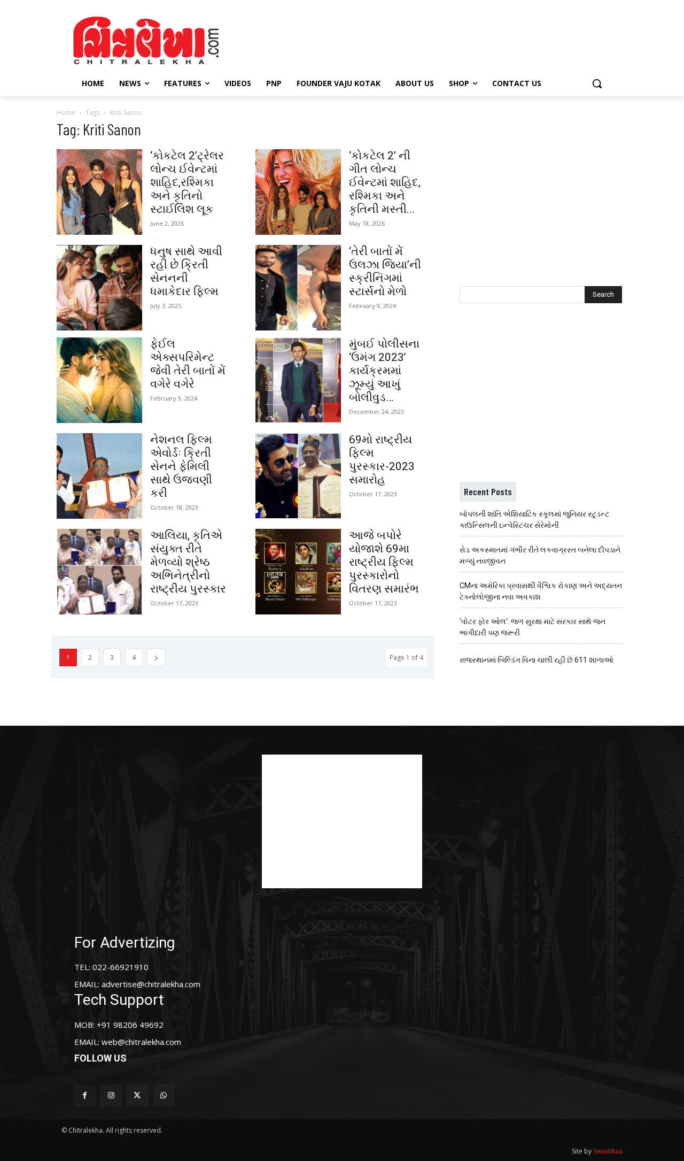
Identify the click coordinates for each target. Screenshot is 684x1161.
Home (66, 112)
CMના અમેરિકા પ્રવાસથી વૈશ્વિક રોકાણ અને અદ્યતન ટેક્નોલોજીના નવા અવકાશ (541, 591)
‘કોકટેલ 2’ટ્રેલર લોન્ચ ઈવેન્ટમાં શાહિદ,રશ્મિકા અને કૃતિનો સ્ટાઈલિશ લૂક (187, 182)
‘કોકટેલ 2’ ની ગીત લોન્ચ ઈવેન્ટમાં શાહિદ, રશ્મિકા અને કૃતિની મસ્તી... (385, 182)
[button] (597, 83)
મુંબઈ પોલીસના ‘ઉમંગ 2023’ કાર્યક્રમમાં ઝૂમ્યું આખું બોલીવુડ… (384, 370)
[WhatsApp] (163, 1095)
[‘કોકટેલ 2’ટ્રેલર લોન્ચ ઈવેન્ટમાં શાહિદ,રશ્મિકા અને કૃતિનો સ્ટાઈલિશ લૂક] (99, 192)
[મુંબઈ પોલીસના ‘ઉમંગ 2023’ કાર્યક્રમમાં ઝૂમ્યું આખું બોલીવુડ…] (298, 380)
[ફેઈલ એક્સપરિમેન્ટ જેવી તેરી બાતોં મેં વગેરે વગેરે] (99, 380)
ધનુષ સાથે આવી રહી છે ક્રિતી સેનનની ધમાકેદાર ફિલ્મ (186, 271)
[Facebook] (84, 1095)
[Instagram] (110, 1095)
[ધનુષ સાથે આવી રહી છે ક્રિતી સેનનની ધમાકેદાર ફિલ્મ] (99, 287)
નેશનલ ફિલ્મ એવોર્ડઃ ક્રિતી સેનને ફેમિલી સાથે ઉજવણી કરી (181, 466)
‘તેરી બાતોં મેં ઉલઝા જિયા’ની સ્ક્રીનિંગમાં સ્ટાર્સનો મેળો (385, 271)
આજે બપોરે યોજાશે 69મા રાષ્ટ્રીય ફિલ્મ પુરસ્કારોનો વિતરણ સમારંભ (384, 562)
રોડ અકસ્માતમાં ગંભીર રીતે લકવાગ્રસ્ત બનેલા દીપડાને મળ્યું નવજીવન (540, 555)
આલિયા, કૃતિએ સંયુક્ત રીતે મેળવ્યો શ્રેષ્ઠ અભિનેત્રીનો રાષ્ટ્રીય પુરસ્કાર (188, 562)
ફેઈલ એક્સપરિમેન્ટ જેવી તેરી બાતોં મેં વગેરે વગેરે (188, 363)
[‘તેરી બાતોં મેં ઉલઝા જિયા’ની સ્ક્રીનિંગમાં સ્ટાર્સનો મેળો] (298, 287)
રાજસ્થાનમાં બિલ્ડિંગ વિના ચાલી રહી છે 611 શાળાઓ (536, 660)
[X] (137, 1095)
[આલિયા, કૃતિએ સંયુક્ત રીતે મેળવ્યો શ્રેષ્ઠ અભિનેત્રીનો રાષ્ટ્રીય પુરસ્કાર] (99, 571)
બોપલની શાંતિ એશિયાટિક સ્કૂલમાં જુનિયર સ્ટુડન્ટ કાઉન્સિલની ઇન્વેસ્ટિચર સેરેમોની (534, 519)
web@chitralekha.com (141, 1041)
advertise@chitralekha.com (151, 984)
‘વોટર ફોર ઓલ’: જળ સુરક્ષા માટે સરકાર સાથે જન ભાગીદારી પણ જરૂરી (532, 627)
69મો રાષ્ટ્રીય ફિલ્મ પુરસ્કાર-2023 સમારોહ (382, 459)
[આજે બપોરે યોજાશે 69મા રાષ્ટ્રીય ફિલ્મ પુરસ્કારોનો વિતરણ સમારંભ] (298, 571)
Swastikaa (608, 1151)
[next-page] (156, 657)
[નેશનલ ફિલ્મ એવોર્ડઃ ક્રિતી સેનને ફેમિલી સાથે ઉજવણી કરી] (99, 476)
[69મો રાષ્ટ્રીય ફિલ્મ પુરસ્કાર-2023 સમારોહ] (298, 476)
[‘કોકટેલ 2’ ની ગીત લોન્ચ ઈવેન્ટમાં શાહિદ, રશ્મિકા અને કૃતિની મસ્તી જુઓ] (298, 192)
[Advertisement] (432, 39)
